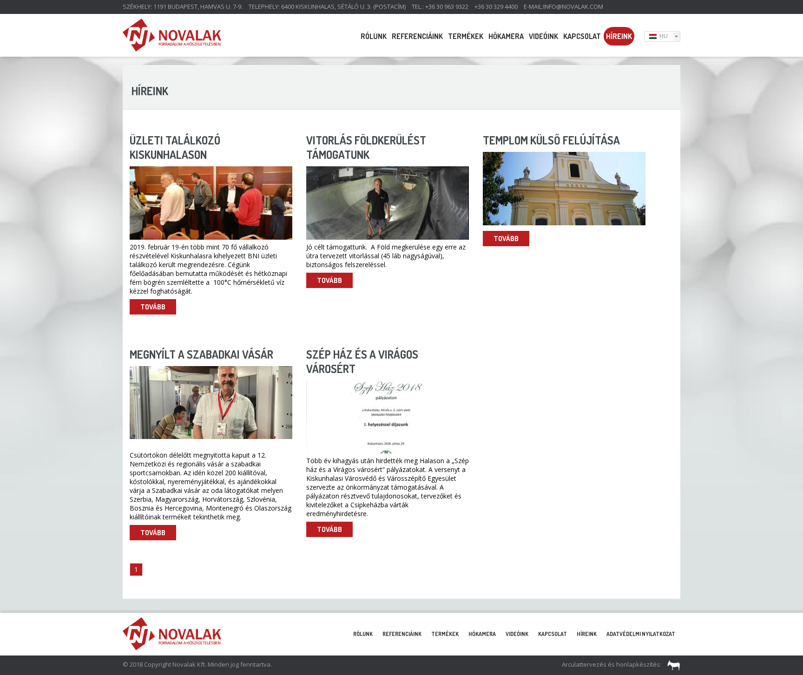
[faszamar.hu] (671, 664)
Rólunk (374, 36)
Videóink (543, 36)
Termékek (465, 36)
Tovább (152, 306)
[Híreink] (172, 49)
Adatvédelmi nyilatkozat (640, 633)
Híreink (619, 36)
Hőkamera (506, 36)
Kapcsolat (582, 36)
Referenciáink (417, 36)
